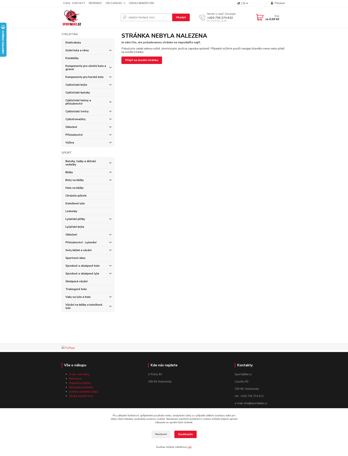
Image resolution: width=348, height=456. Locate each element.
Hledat (181, 17)
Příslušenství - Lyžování (80, 242)
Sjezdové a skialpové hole (82, 266)
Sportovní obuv (75, 258)
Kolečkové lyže (75, 203)
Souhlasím (185, 434)
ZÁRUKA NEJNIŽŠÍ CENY (141, 3)
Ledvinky (71, 211)
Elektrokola (73, 42)
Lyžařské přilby (75, 219)
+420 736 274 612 (220, 18)
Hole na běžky (74, 188)
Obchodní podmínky (81, 387)
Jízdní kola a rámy (77, 50)
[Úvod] (90, 17)
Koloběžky (72, 58)
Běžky (69, 172)
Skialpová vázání (76, 281)
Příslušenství (74, 135)
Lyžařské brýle (74, 227)
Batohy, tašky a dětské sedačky (80, 162)
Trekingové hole (76, 289)
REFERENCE (95, 3)
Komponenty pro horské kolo (84, 77)
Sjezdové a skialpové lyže (82, 273)
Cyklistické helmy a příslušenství (78, 102)
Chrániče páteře (76, 195)
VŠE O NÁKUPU (113, 3)
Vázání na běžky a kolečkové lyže (83, 306)
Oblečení (71, 127)
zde (189, 447)
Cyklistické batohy (77, 92)
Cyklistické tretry (77, 111)
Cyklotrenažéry (75, 119)
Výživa (69, 142)
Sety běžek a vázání (78, 250)
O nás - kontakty (79, 374)
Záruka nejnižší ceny (81, 396)
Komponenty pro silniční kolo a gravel (85, 67)
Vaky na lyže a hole (78, 297)
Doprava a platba (80, 383)
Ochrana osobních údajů (83, 391)
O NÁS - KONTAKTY (74, 3)
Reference (75, 378)
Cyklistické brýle (76, 85)
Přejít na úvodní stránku (141, 60)
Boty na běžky (74, 180)
